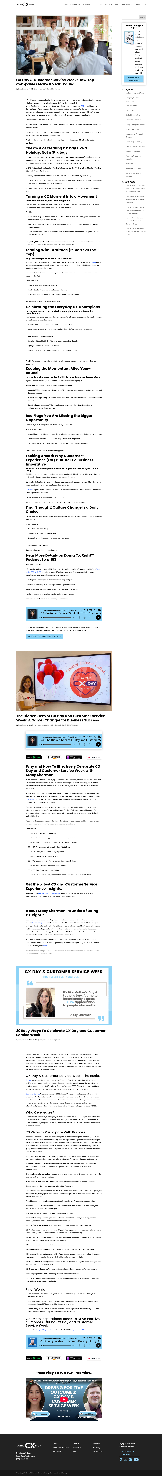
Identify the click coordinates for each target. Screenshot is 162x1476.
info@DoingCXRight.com (25, 1456)
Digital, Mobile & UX (133, 115)
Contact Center (131, 105)
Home (55, 1444)
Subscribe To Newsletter (133, 79)
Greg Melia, (30, 799)
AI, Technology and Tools (135, 93)
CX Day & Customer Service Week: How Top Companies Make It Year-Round (55, 82)
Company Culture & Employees (49, 89)
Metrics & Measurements (135, 146)
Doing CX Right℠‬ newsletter (49, 893)
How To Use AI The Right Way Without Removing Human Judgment (135, 210)
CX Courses (97, 4)
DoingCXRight (37, 923)
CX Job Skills (130, 110)
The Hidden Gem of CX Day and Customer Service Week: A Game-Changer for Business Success (60, 718)
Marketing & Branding (134, 142)
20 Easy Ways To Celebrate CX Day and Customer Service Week (61, 1032)
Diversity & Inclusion (133, 120)
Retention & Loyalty (133, 168)
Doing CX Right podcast (45, 1330)
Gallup (93, 262)
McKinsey (29, 489)
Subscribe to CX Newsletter (128, 1452)
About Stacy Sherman (71, 4)
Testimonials (98, 1451)
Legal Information (53, 1473)
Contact (138, 4)
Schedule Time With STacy (44, 636)
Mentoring (57, 1451)
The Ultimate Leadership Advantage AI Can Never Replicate (135, 199)
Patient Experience (133, 151)
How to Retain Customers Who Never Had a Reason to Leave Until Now (135, 188)
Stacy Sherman (23, 89)
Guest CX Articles (132, 129)
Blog (116, 4)
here (45, 945)
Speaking (86, 4)
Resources (77, 1447)
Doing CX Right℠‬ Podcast (69, 725)
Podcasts (108, 4)
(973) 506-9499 (22, 1459)
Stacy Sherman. (88, 1330)
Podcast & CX (131, 164)
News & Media (126, 4)
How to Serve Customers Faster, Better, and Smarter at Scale (136, 231)
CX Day (29, 1080)
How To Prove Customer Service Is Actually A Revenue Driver (135, 221)
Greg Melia (74, 1330)
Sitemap (64, 1473)
